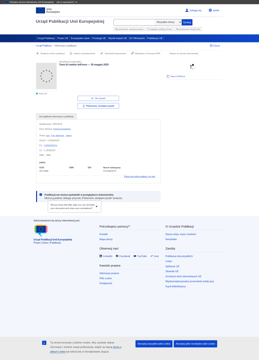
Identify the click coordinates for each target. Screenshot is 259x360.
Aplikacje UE (172, 266)
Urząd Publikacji (46, 38)
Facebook (124, 256)
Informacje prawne (109, 273)
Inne (156, 256)
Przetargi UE (99, 38)
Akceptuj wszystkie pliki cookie (154, 343)
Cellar (168, 261)
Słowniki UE (172, 271)
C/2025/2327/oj (50, 145)
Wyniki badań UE (117, 38)
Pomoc (216, 45)
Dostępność (106, 283)
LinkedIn (107, 256)
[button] (96, 206)
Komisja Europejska (62, 129)
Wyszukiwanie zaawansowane (129, 29)
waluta (68, 135)
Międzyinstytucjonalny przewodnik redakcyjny (189, 281)
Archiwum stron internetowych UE (183, 276)
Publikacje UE (155, 38)
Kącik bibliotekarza (175, 286)
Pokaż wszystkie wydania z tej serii (139, 176)
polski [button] (216, 10)
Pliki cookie (106, 278)
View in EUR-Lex (178, 76)
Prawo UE (62, 38)
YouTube (142, 256)
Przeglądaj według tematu (159, 29)
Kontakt (104, 234)
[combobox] (134, 22)
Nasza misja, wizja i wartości (180, 234)
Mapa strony (106, 239)
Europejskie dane (80, 38)
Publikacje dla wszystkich (179, 256)
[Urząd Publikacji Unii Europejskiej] (48, 10)
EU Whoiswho (137, 38)
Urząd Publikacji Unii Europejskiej (70, 21)
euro (48, 135)
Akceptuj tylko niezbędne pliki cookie (195, 343)
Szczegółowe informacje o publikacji (56, 116)
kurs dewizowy (58, 135)
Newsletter (171, 239)
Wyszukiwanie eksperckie (188, 29)
